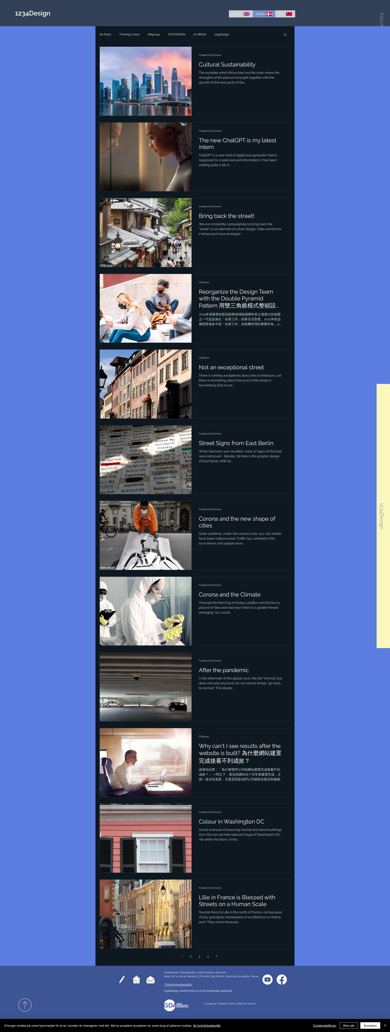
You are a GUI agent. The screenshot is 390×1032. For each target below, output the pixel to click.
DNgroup (154, 34)
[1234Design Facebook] (282, 979)
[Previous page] (173, 956)
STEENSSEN (176, 34)
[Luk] (385, 1025)
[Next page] (216, 956)
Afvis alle (348, 1025)
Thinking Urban (129, 34)
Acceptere (370, 1025)
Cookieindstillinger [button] (324, 1025)
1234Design (221, 34)
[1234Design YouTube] (267, 979)
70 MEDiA (199, 34)
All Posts (105, 34)
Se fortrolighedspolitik (207, 1025)
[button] (382, 19)
